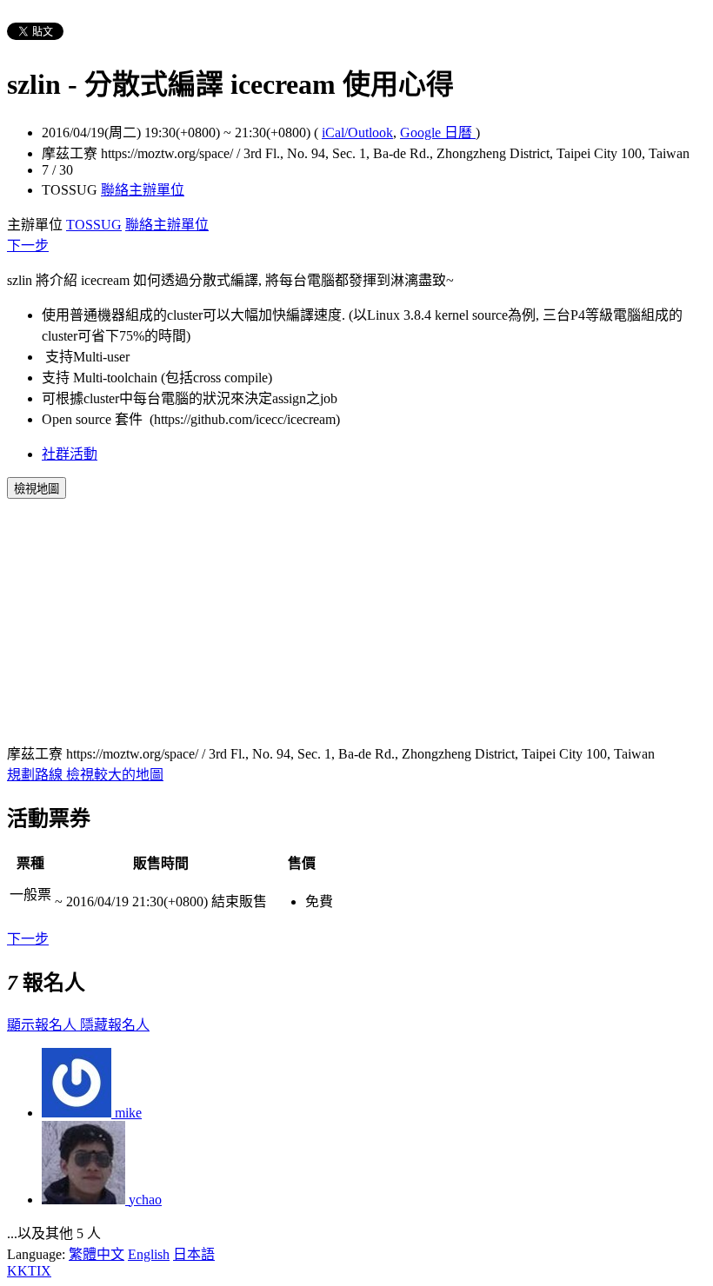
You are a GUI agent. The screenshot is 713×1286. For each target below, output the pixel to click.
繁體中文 (96, 1254)
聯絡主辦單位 (142, 189)
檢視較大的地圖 (114, 774)
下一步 (28, 245)
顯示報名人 (43, 1025)
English (149, 1254)
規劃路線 (36, 774)
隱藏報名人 (115, 1025)
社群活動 (69, 454)
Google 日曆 (438, 132)
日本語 (194, 1254)
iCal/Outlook (357, 132)
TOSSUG (94, 224)
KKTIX (29, 1270)
